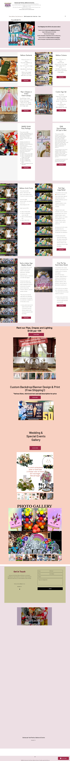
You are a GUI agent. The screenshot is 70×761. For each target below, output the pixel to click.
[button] (26, 318)
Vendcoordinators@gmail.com (19, 583)
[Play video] (34, 616)
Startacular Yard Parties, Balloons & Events (33, 737)
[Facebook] (65, 16)
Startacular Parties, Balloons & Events (24, 2)
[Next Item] (54, 355)
